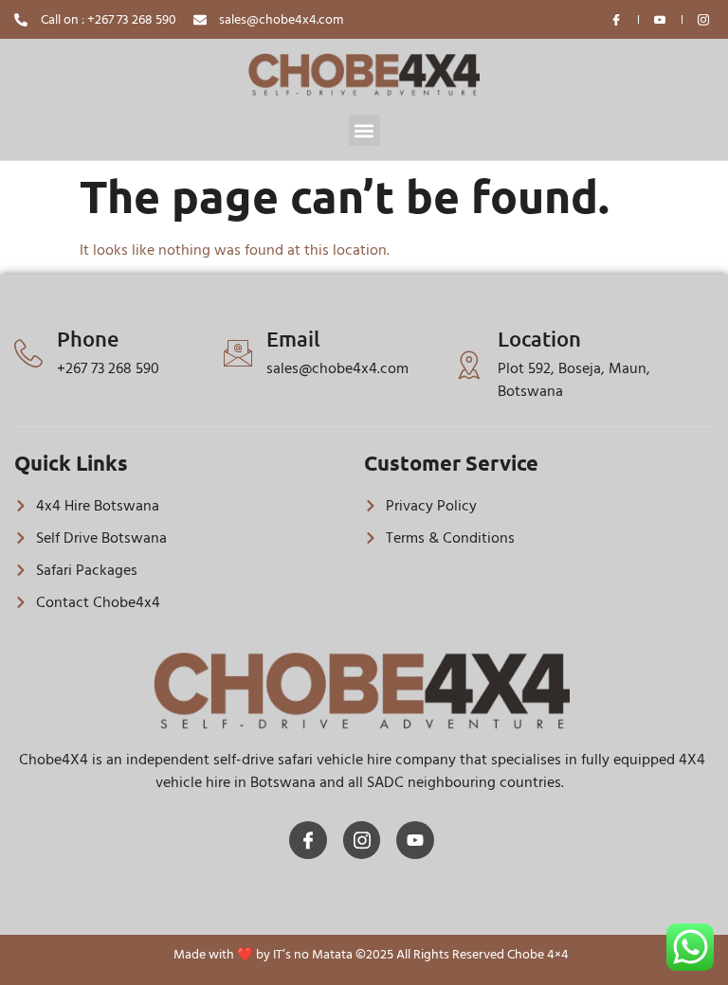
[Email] (238, 353)
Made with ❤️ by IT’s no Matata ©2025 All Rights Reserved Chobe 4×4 (371, 954)
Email (293, 338)
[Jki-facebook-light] (308, 840)
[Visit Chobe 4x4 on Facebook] (617, 20)
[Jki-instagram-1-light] (362, 840)
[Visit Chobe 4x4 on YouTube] (660, 20)
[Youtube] (415, 840)
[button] (364, 130)
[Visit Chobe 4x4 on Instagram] (704, 20)
